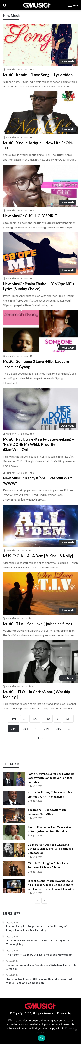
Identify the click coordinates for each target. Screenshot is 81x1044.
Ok (41, 1038)
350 (58, 728)
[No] (76, 1030)
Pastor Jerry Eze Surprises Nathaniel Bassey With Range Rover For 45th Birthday (51, 777)
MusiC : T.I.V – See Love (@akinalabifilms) (37, 623)
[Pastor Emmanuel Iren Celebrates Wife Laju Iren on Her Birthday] (14, 832)
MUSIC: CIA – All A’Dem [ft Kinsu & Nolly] (38, 555)
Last (40, 738)
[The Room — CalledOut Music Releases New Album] (14, 815)
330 (47, 718)
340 (46, 728)
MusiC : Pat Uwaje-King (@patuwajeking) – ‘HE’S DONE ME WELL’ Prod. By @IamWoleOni (38, 444)
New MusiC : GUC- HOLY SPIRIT (30, 215)
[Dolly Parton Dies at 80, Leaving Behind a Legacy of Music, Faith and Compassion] (14, 850)
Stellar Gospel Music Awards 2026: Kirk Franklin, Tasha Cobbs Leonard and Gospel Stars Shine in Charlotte (51, 885)
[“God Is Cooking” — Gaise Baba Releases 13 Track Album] (14, 868)
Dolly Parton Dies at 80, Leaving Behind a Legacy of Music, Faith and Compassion (50, 848)
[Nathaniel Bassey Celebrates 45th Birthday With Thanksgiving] (14, 798)
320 (35, 718)
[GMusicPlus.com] (37, 5)
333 (68, 718)
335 (25, 728)
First (13, 718)
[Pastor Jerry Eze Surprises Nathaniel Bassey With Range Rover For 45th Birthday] (14, 779)
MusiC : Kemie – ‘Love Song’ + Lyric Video (38, 74)
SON (8, 69)
